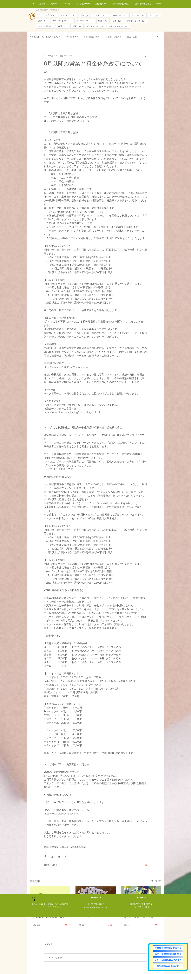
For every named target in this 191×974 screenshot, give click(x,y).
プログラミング (137, 20)
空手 (118, 20)
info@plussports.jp (98, 907)
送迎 (43, 20)
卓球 (63, 26)
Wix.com (58, 907)
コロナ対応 (46, 26)
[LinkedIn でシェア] (58, 856)
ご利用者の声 (72, 37)
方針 (155, 15)
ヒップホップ (85, 20)
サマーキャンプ (62, 20)
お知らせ (64, 846)
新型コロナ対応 (51, 846)
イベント (69, 15)
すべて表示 (156, 881)
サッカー (139, 15)
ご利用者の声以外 (92, 37)
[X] (33, 898)
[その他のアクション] (145, 55)
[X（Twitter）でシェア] (52, 856)
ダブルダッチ (96, 26)
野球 (104, 20)
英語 (86, 15)
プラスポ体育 (48, 15)
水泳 (78, 26)
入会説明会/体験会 (113, 37)
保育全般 (120, 15)
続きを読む (132, 37)
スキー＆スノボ (119, 26)
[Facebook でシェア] (45, 856)
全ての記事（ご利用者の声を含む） (45, 37)
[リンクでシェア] (65, 856)
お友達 (103, 15)
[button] (157, 37)
